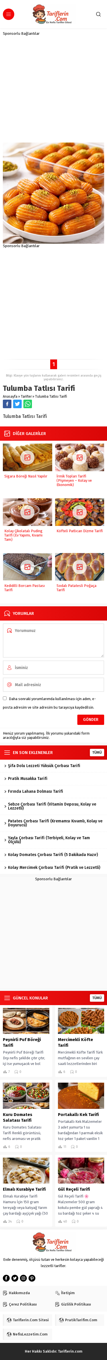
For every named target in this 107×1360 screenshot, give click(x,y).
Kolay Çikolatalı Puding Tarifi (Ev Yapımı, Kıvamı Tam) (23, 535)
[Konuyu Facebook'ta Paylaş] (7, 404)
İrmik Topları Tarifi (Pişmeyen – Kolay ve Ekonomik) (74, 480)
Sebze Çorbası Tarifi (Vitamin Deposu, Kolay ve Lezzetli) (52, 806)
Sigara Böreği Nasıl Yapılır (25, 476)
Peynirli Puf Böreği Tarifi (22, 1042)
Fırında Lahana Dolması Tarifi (35, 791)
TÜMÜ (97, 753)
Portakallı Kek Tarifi (78, 1114)
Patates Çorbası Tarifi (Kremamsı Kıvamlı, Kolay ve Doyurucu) (55, 823)
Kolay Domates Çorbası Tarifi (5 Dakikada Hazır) (53, 854)
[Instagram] (23, 1278)
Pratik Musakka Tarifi (27, 778)
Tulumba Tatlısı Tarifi (51, 397)
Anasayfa (10, 397)
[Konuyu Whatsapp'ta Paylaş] (27, 404)
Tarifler (26, 397)
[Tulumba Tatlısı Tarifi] (53, 241)
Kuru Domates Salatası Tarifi (17, 1117)
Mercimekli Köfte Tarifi (75, 1042)
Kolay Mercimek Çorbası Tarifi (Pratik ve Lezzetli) (54, 867)
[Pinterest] (32, 1278)
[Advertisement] (53, 89)
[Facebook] (6, 1278)
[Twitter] (14, 1278)
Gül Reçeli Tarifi (74, 1189)
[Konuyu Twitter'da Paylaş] (17, 404)
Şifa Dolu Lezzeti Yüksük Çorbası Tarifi (44, 765)
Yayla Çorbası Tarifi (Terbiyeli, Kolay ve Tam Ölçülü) (49, 839)
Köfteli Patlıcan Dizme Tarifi (79, 531)
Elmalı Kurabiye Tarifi (24, 1189)
